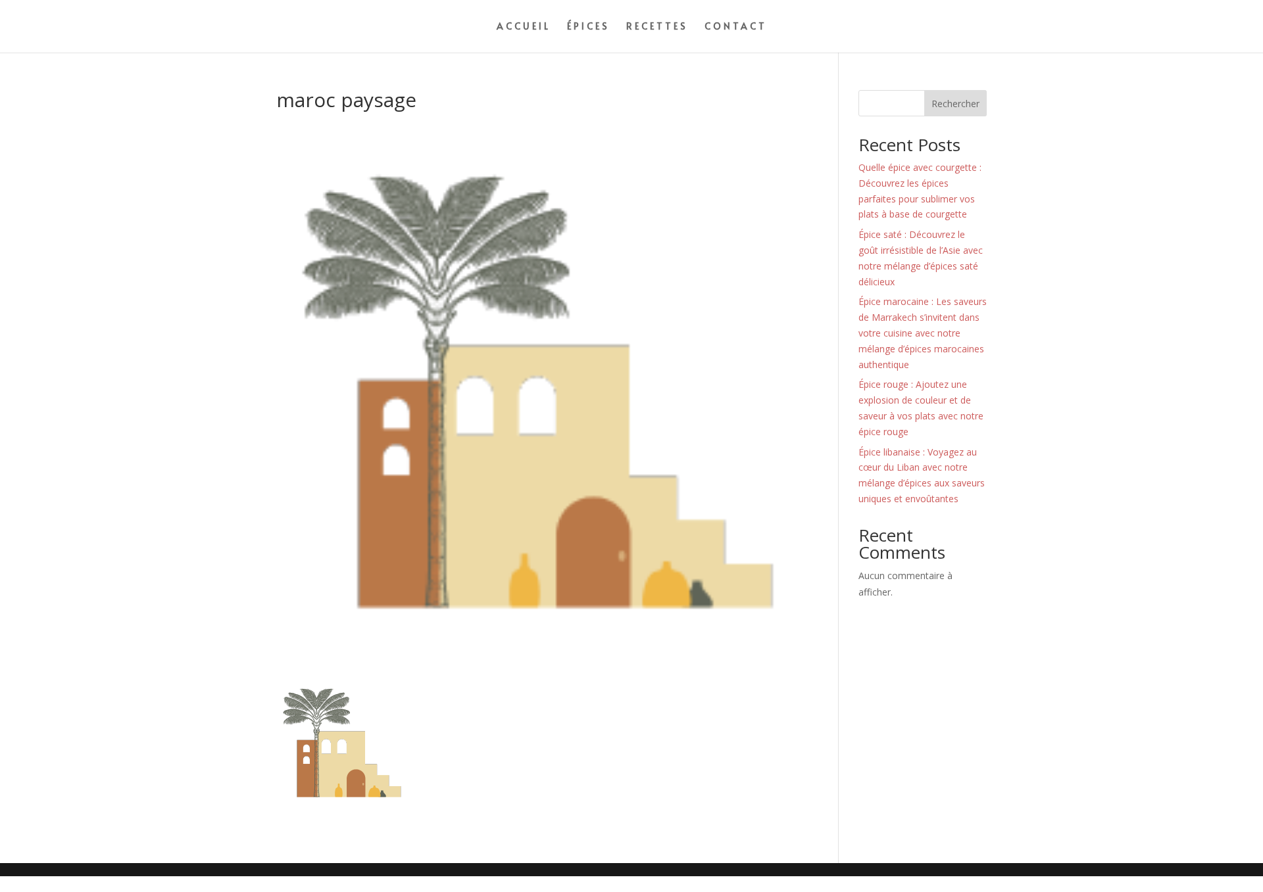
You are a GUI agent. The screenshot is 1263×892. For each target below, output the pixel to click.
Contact (736, 27)
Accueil (524, 27)
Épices (588, 27)
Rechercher (955, 103)
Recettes (657, 27)
